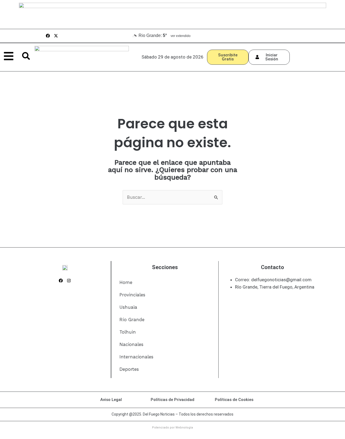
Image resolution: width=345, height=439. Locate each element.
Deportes (129, 369)
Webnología (184, 427)
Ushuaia (128, 307)
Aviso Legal (111, 399)
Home (125, 282)
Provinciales (132, 294)
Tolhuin (127, 332)
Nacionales (131, 344)
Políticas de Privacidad (172, 399)
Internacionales (136, 356)
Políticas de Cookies (234, 399)
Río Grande (131, 319)
